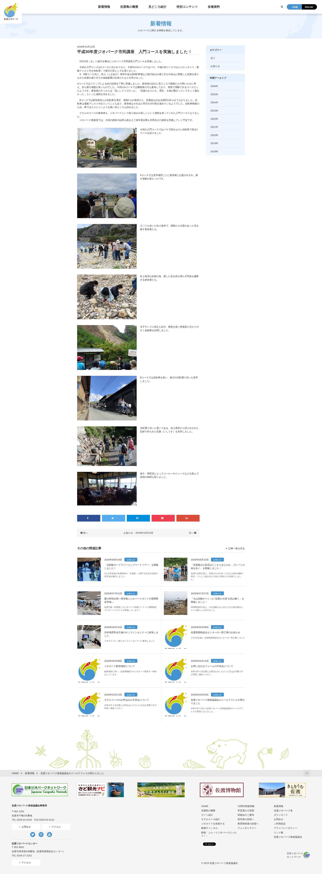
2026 (213, 86)
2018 (213, 151)
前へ (85, 532)
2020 (213, 135)
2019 (213, 143)
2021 (213, 127)
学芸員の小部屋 (246, 810)
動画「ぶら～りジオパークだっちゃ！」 (218, 834)
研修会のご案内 (246, 815)
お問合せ (26, 826)
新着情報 (278, 806)
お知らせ (128, 532)
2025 (213, 94)
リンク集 (278, 832)
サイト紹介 (207, 815)
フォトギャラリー (247, 828)
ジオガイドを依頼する (213, 823)
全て (212, 58)
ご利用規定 (280, 823)
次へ (191, 532)
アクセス (56, 826)
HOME (204, 806)
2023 (213, 110)
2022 (213, 119)
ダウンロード (281, 815)
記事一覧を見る (236, 548)
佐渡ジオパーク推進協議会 (288, 837)
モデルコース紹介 (210, 819)
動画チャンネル (209, 828)
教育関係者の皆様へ (248, 823)
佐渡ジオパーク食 (283, 810)
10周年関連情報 (246, 806)
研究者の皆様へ (246, 819)
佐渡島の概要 (208, 810)
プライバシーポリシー (285, 828)
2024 (213, 102)
